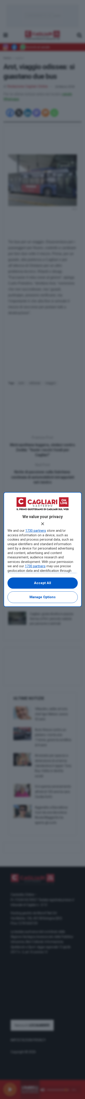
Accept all (42, 583)
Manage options (42, 597)
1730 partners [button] (35, 531)
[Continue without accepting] (42, 524)
